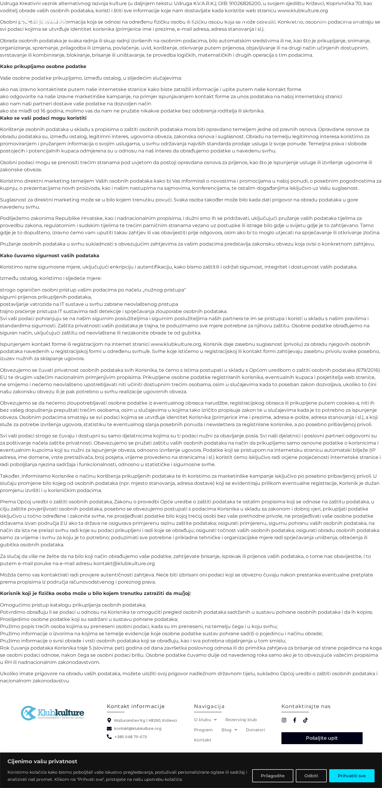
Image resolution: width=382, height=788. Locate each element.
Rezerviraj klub (230, 20)
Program (268, 20)
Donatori (320, 20)
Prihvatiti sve (352, 775)
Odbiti (311, 775)
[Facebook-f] (294, 720)
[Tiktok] (305, 720)
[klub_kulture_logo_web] (53, 713)
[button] (205, 720)
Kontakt (351, 20)
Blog (294, 20)
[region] (191, 770)
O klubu (193, 20)
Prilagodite (273, 775)
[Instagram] (283, 720)
